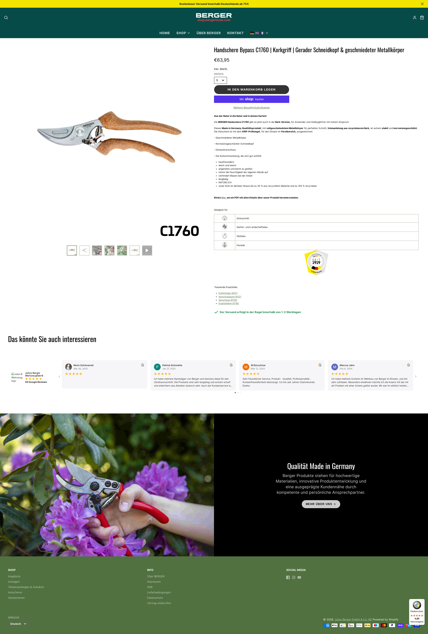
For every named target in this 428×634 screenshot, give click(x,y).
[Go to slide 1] (235, 392)
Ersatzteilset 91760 (229, 303)
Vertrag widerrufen (159, 603)
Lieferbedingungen (159, 592)
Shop (181, 33)
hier (223, 197)
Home (164, 33)
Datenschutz (155, 597)
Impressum (154, 581)
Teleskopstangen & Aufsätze (26, 587)
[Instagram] (294, 577)
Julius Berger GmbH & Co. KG (353, 619)
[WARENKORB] (422, 18)
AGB (149, 587)
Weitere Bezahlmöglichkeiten (251, 107)
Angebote (14, 576)
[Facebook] (288, 577)
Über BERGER (209, 33)
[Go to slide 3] (240, 392)
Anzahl (219, 73)
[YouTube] (299, 577)
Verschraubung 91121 (230, 296)
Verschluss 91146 (228, 300)
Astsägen (14, 581)
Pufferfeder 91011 (228, 293)
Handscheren (16, 597)
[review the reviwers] (142, 365)
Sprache (13, 617)
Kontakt (235, 33)
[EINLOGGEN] (415, 18)
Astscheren (15, 592)
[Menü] (423, 601)
